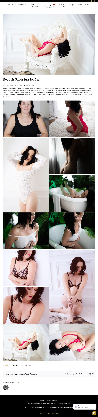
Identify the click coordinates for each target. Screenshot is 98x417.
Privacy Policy (55, 413)
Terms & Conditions (44, 413)
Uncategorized (22, 365)
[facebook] (91, 1)
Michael (6, 365)
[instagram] (94, 1)
